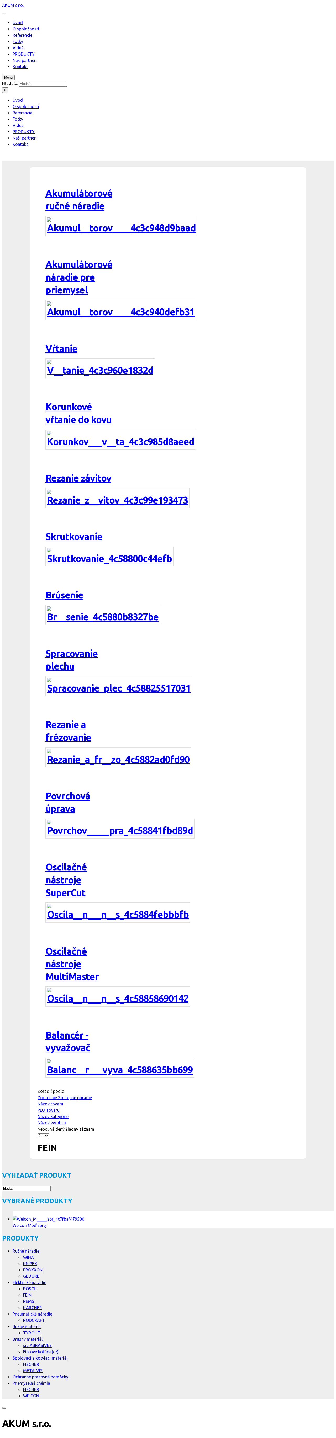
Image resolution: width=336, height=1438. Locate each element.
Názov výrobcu (52, 1122)
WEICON (31, 1395)
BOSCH (30, 1288)
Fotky (18, 41)
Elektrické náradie (29, 1282)
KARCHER (32, 1307)
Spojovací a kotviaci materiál (40, 1358)
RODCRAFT (34, 1320)
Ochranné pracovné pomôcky (40, 1377)
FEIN (27, 1295)
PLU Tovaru (49, 1110)
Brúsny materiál (28, 1339)
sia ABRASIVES (37, 1345)
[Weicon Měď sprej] (48, 1219)
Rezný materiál (27, 1326)
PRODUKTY (24, 54)
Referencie (22, 35)
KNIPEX (30, 1263)
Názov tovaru (50, 1104)
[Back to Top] (4, 1408)
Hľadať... (10, 83)
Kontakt (20, 66)
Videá (18, 47)
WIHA (28, 1257)
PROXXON (33, 1270)
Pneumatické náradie (32, 1314)
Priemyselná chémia (31, 1383)
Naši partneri (25, 60)
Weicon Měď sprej (30, 1225)
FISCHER (31, 1364)
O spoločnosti (26, 28)
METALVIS (33, 1370)
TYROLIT (31, 1332)
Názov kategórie (53, 1116)
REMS (28, 1301)
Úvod (18, 22)
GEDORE (31, 1276)
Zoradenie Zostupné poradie (65, 1097)
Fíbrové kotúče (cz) (41, 1351)
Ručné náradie (26, 1251)
